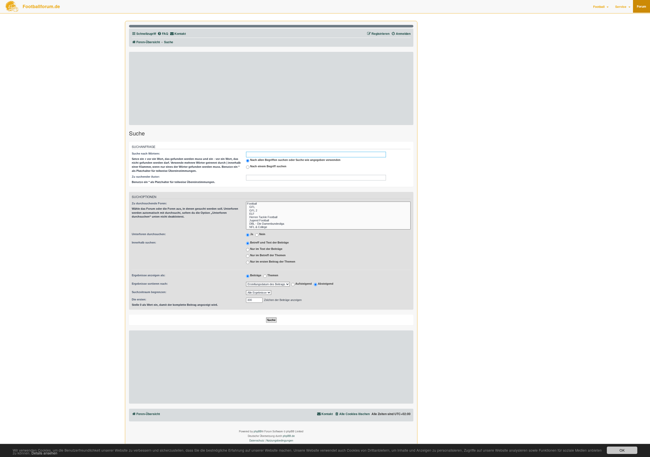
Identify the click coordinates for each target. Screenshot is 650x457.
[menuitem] (162, 33)
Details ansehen (44, 453)
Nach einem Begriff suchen (267, 166)
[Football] (328, 203)
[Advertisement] (271, 88)
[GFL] (328, 207)
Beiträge (255, 275)
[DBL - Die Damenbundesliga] (328, 223)
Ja (251, 234)
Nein (261, 234)
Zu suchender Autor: (146, 176)
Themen (272, 275)
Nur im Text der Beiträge (265, 248)
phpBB (258, 431)
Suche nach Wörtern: (146, 153)
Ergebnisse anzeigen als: (148, 275)
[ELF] (328, 214)
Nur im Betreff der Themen (267, 255)
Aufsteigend (303, 283)
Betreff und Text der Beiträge (269, 242)
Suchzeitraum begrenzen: (149, 292)
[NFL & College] (328, 227)
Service (620, 6)
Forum (641, 6)
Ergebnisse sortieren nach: (150, 283)
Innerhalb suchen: (144, 242)
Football (599, 6)
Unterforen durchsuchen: (149, 234)
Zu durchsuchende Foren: (149, 203)
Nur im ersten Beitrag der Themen (272, 261)
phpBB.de (289, 436)
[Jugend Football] (328, 220)
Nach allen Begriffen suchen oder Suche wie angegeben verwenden (294, 159)
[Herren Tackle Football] (328, 217)
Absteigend (325, 283)
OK (622, 450)
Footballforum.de (41, 6)
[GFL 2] (328, 210)
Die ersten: (139, 299)
